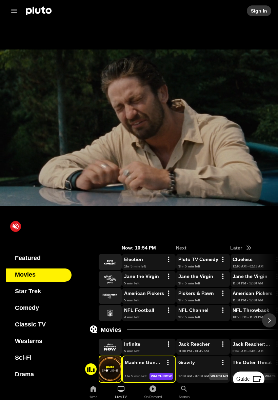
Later (236, 248)
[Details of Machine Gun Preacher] (168, 363)
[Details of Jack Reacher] (222, 344)
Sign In (259, 11)
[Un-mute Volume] (15, 226)
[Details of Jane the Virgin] (168, 277)
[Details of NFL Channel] (222, 310)
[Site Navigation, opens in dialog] (16, 11)
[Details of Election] (168, 260)
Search (184, 397)
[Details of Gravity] (222, 363)
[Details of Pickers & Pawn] (222, 294)
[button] (102, 262)
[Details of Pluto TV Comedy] (222, 260)
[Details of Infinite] (168, 344)
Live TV (121, 397)
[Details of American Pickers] (168, 294)
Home (93, 397)
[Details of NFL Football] (168, 310)
